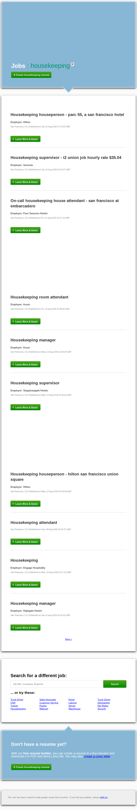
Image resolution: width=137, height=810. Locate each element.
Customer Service (48, 703)
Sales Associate (47, 699)
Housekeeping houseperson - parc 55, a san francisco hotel (67, 114)
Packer (43, 706)
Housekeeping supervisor (35, 383)
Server (72, 706)
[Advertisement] (68, 36)
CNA (13, 703)
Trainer (14, 706)
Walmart (43, 709)
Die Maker (103, 706)
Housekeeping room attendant (39, 297)
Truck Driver (17, 699)
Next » (68, 639)
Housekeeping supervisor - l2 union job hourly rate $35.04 (66, 157)
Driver (71, 699)
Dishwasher (104, 703)
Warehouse (74, 709)
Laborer (72, 703)
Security (102, 709)
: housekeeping (48, 65)
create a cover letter (97, 756)
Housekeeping (24, 560)
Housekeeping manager (33, 340)
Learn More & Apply (26, 139)
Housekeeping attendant (34, 522)
